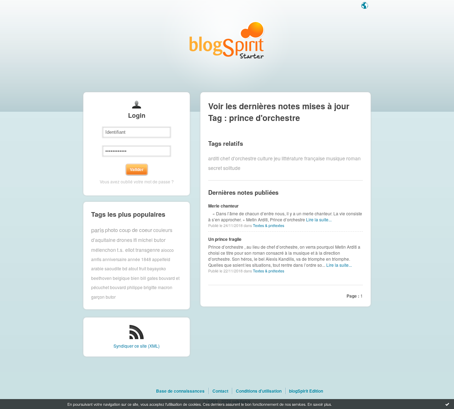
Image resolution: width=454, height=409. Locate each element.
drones (124, 239)
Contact (220, 391)
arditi (213, 158)
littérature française (303, 158)
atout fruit (137, 268)
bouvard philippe (126, 287)
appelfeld (161, 259)
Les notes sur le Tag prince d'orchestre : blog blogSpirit (227, 40)
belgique (121, 278)
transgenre (147, 249)
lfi (135, 239)
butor (111, 297)
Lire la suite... (319, 219)
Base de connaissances (180, 391)
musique (335, 158)
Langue (365, 6)
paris (97, 230)
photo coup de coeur (128, 229)
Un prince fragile (225, 239)
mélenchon (103, 249)
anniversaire (115, 259)
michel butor (152, 239)
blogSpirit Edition (306, 391)
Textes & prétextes (268, 225)
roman (353, 158)
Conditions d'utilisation (259, 391)
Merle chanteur (223, 206)
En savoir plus (319, 404)
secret (215, 167)
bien (135, 278)
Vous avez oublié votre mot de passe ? (137, 181)
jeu (277, 158)
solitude (231, 167)
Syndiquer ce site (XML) (137, 346)
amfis (96, 259)
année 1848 (139, 259)
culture (265, 158)
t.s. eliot (125, 249)
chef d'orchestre (238, 158)
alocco (167, 250)
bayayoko (156, 268)
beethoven (101, 278)
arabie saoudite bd (109, 268)
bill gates (149, 278)
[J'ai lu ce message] (447, 404)
